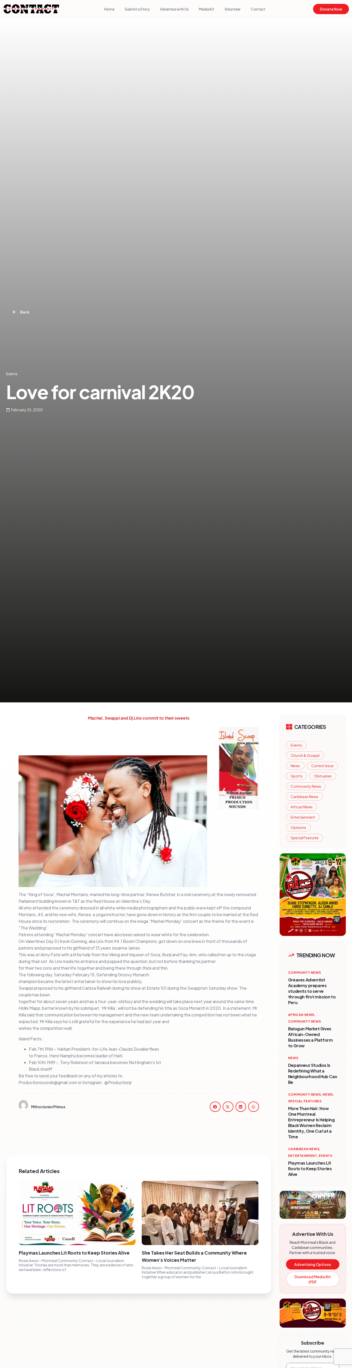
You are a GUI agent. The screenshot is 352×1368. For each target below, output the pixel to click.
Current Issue (322, 765)
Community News (306, 786)
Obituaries (323, 776)
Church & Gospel (305, 755)
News (295, 765)
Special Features (305, 837)
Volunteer (232, 9)
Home (109, 9)
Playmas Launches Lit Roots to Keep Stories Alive (74, 1253)
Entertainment (303, 817)
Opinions (298, 827)
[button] (215, 1107)
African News (302, 806)
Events (296, 745)
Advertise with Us (174, 9)
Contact (258, 9)
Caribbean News (304, 796)
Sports (297, 776)
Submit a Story (137, 9)
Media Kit (206, 9)
